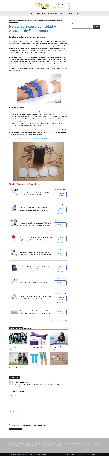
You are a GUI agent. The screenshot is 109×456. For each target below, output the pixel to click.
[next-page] (13, 371)
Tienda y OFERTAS (57, 20)
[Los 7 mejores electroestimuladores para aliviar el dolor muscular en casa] (18, 338)
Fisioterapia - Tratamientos (33, 20)
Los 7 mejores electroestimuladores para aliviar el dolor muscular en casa (18, 347)
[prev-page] (10, 371)
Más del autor (28, 328)
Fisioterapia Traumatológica (46, 20)
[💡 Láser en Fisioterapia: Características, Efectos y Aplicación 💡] (59, 338)
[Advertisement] (86, 43)
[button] (98, 13)
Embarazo (70, 13)
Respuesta (17, 386)
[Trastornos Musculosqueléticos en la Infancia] (59, 358)
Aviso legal (17, 454)
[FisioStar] (54, 5)
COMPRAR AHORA (60, 194)
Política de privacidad (26, 454)
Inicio (10, 18)
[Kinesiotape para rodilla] (38, 358)
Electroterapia (29, 18)
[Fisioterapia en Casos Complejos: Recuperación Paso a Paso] (18, 358)
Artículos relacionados (16, 328)
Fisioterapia (41, 13)
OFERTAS (31, 13)
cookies (34, 454)
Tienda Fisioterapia (13, 22)
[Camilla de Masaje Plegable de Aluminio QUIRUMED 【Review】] (38, 338)
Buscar (74, 24)
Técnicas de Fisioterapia (19, 18)
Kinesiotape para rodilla (35, 366)
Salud (62, 13)
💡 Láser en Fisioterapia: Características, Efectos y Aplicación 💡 (56, 347)
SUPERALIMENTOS (52, 13)
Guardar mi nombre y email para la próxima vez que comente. (28, 425)
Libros (78, 13)
